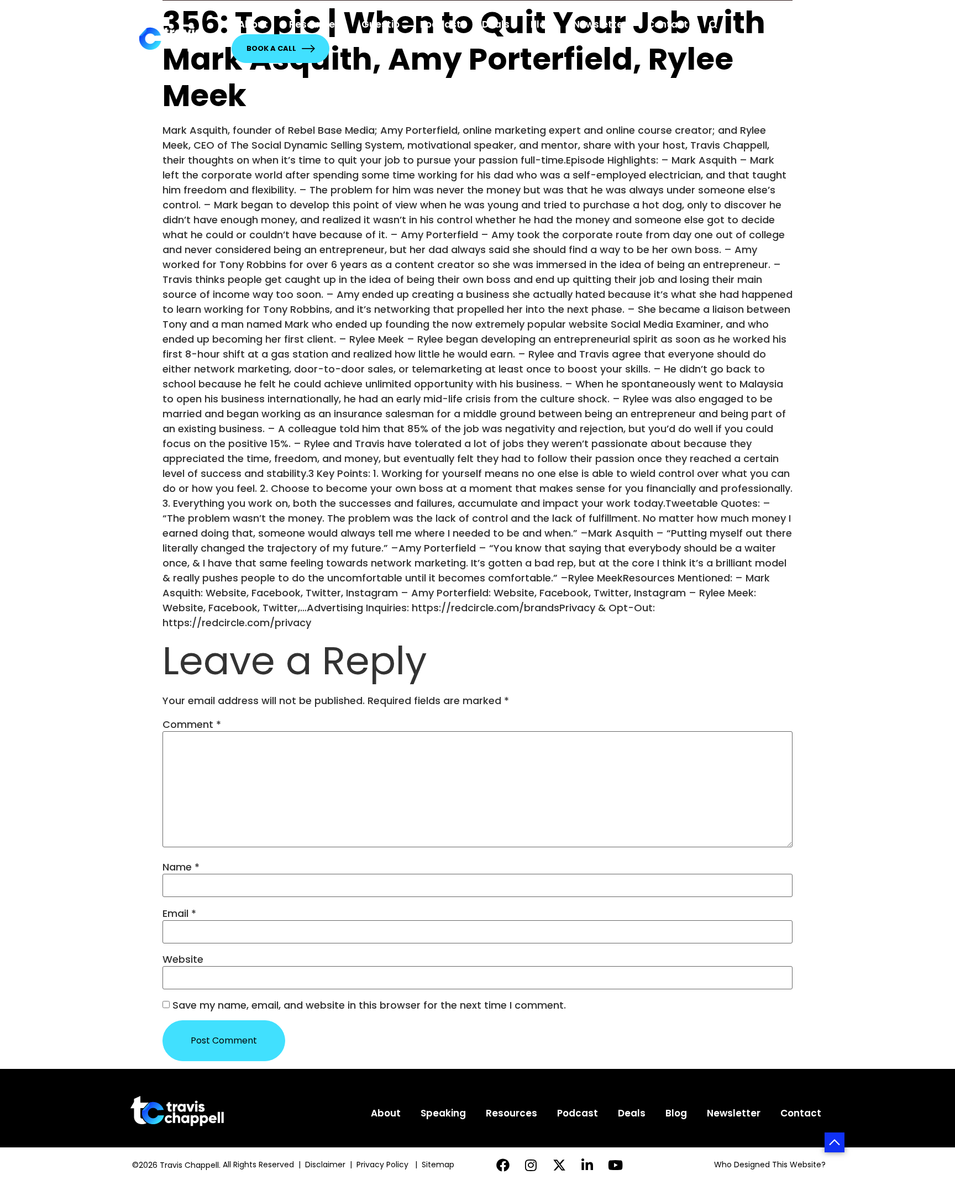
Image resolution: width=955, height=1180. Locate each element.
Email (179, 914)
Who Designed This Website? (770, 1164)
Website (182, 959)
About (253, 24)
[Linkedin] (587, 1165)
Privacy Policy (383, 1164)
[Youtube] (615, 1165)
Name (181, 867)
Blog (541, 24)
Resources (314, 24)
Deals (496, 24)
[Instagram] (531, 1165)
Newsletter (600, 24)
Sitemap (439, 1164)
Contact (667, 24)
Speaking (443, 1113)
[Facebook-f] (503, 1165)
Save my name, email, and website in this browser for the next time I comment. (369, 1005)
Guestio (380, 24)
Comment (191, 725)
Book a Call (271, 48)
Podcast (440, 24)
